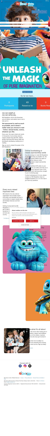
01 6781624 (41, 380)
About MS (4, 13)
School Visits (26, 10)
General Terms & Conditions (38, 377)
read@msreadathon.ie (10, 382)
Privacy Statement (28, 377)
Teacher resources (28, 9)
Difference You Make (6, 12)
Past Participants (29, 348)
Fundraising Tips (18, 10)
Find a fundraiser (36, 8)
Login (24, 28)
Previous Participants (21, 42)
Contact (22, 377)
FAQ (5, 379)
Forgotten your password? (5, 31)
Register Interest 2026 (37, 11)
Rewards (16, 11)
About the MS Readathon (7, 44)
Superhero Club (40, 44)
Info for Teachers (27, 8)
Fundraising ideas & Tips (31, 246)
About (2, 8)
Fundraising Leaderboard (42, 45)
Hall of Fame (38, 41)
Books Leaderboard (41, 46)
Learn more (14, 217)
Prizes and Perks (5, 17)
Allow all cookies (18, 220)
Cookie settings (25, 224)
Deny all (32, 220)
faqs (27, 270)
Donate (44, 11)
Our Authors (4, 16)
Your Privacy (4, 18)
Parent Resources (18, 9)
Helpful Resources (15, 42)
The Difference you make (8, 218)
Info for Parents (18, 8)
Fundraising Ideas (27, 42)
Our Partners (4, 14)
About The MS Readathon (7, 11)
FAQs (33, 41)
